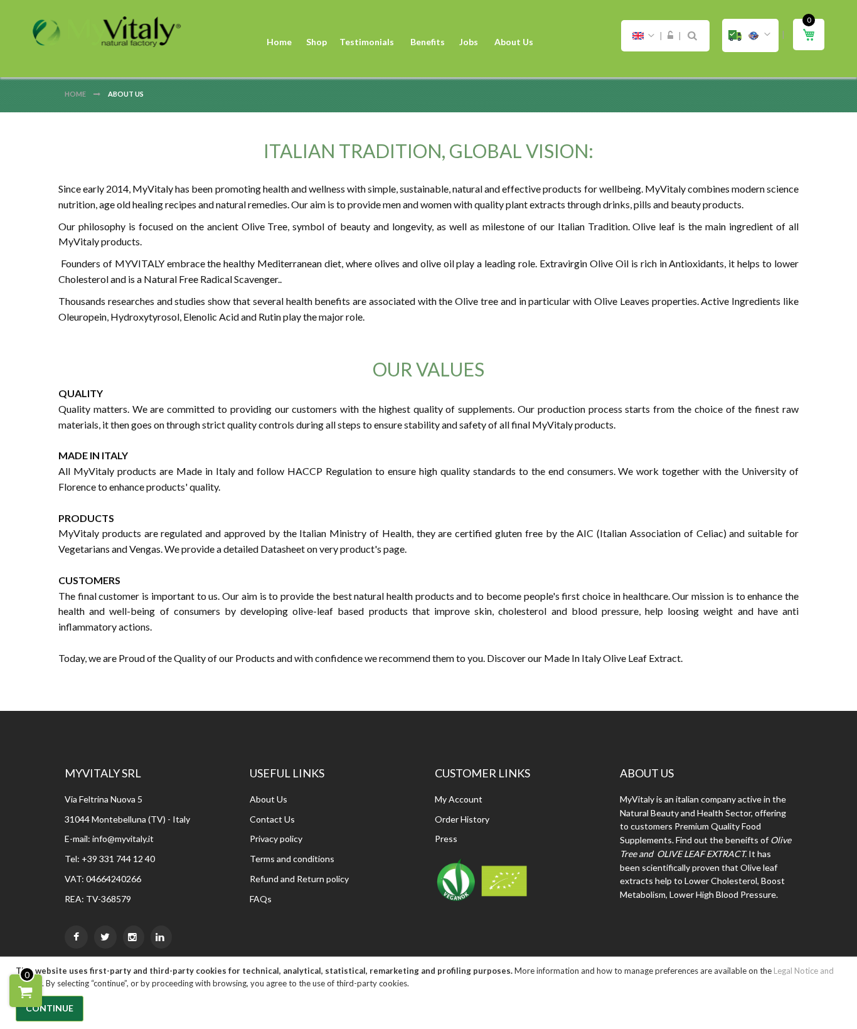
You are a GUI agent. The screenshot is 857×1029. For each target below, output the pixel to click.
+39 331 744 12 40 (118, 858)
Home (76, 94)
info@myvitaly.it (123, 838)
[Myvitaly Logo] (107, 31)
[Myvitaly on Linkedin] (161, 937)
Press (446, 838)
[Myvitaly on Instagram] (133, 937)
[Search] (692, 35)
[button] (750, 35)
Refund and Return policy (299, 878)
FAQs (261, 898)
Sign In (670, 35)
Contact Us (272, 819)
